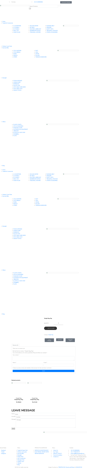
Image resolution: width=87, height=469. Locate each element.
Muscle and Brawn (70, 467)
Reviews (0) (15, 345)
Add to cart (51, 328)
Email (45, 362)
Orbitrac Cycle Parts (7, 46)
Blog (3, 165)
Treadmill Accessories (7, 23)
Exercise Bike (5, 48)
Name (14, 362)
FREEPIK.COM (61, 467)
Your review (16, 355)
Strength (4, 78)
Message (14, 419)
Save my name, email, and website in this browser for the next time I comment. (32, 368)
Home (3, 21)
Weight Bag (50, 334)
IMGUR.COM (79, 467)
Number (14, 416)
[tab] (15, 345)
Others (4, 121)
